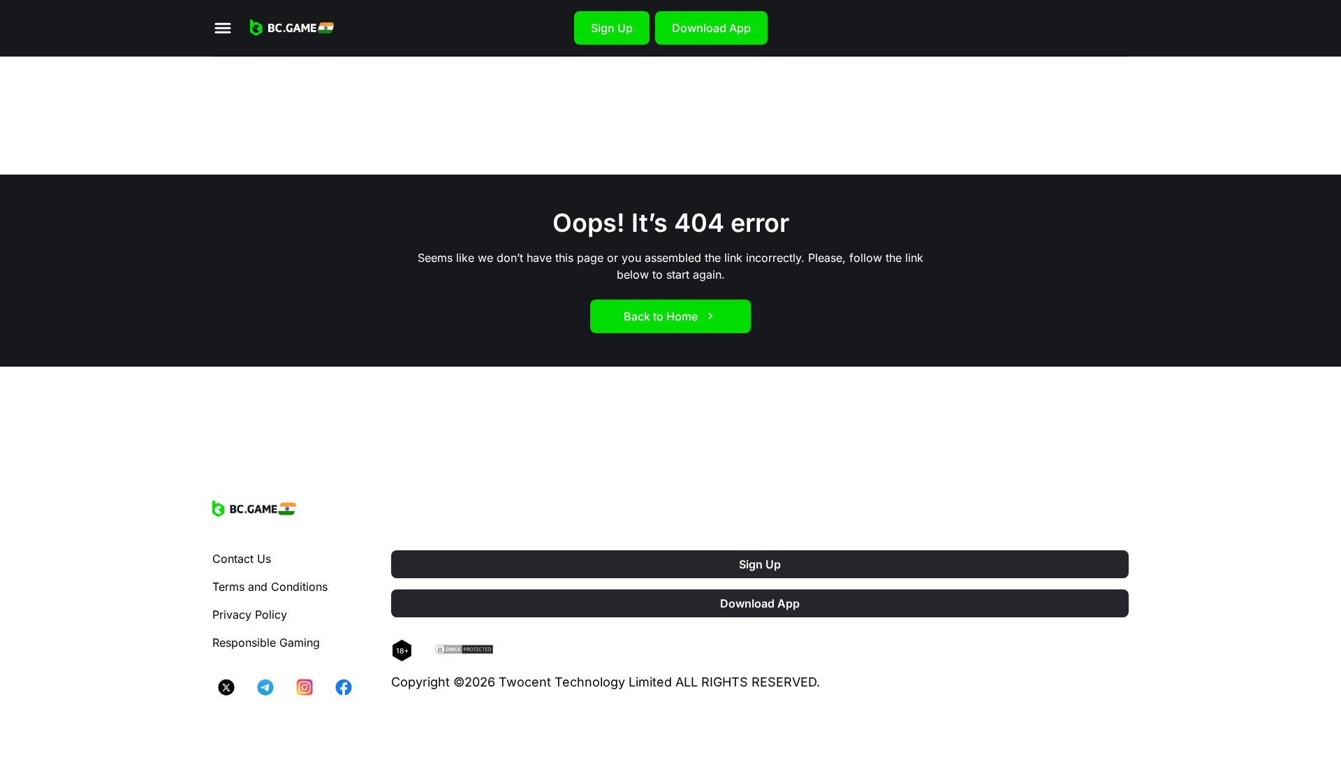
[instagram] (304, 687)
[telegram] (265, 687)
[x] (226, 687)
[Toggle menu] (222, 27)
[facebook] (344, 687)
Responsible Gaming (266, 642)
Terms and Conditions (270, 587)
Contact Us (241, 559)
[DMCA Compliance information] (465, 651)
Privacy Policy (249, 615)
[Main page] (292, 28)
